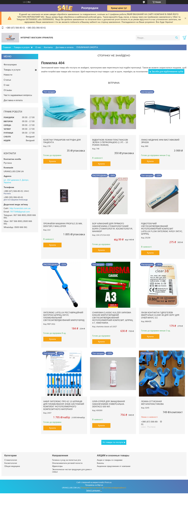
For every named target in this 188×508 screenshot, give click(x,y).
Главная (7, 47)
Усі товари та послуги (113, 442)
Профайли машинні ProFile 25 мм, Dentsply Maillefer (63, 224)
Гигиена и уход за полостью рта (66, 460)
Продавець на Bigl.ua (94, 485)
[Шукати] (176, 37)
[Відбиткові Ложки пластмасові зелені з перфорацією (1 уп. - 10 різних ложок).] (113, 112)
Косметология (10, 463)
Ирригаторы (57, 466)
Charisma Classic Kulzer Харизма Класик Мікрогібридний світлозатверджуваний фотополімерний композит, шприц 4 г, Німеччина (112, 317)
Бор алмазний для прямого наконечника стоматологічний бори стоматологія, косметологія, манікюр (112, 227)
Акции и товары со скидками (109, 460)
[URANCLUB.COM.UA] (10, 37)
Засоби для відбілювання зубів (167, 71)
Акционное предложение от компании (113, 466)
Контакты (48, 47)
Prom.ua (108, 482)
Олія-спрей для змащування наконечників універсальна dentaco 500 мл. (108, 404)
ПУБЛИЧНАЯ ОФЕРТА (87, 47)
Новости (8, 74)
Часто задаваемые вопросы (18, 95)
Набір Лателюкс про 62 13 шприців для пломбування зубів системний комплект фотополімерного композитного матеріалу (63, 405)
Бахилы (100, 463)
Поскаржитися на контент (91, 488)
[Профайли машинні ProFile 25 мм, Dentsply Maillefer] (64, 196)
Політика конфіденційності (115, 488)
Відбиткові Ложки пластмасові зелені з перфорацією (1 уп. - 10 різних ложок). (110, 142)
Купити (52, 161)
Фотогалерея (10, 64)
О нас (38, 47)
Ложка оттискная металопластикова (152, 402)
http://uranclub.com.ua (20, 208)
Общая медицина (12, 466)
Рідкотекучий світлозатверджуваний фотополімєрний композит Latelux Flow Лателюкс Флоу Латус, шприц (162, 228)
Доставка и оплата (64, 47)
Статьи (7, 80)
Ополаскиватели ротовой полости (67, 463)
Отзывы (8, 90)
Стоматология (10, 460)
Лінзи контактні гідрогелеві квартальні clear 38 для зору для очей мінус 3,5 (160, 315)
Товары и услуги (22, 47)
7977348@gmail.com (20, 211)
